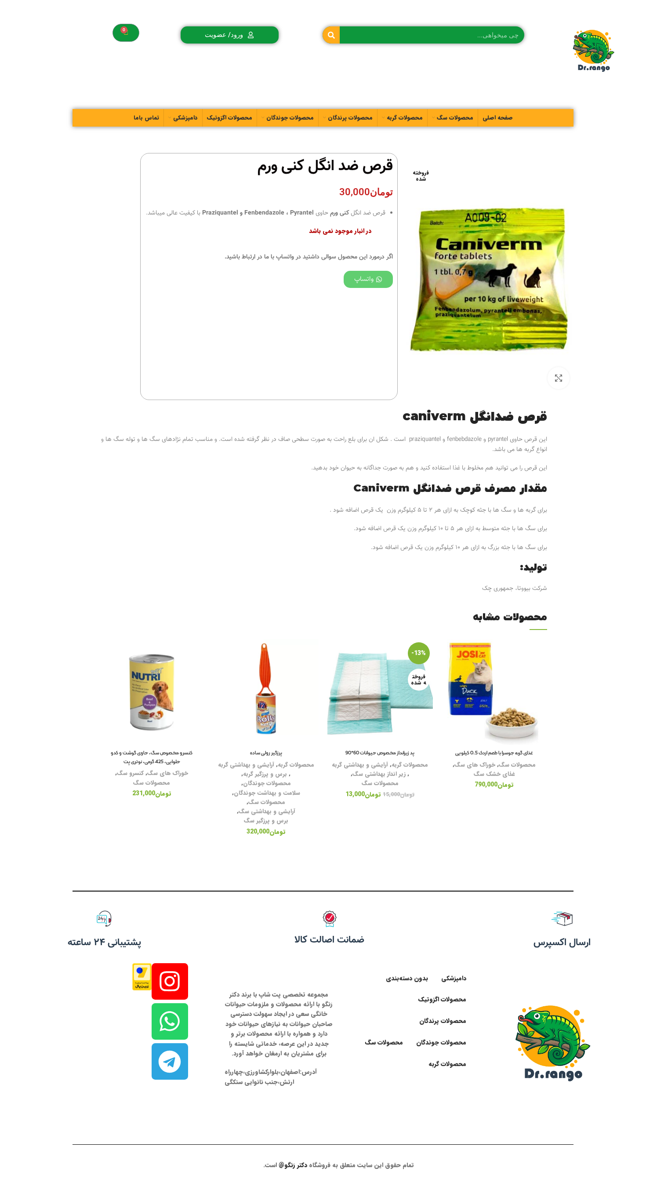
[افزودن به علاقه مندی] (448, 653)
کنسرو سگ (130, 773)
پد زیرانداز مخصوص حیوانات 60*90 (379, 753)
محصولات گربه (410, 764)
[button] (448, 673)
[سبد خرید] (126, 33)
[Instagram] (170, 981)
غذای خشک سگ (494, 774)
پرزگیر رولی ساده (266, 753)
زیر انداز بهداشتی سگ (379, 774)
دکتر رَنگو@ (293, 1165)
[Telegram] (170, 1061)
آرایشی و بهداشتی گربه (360, 764)
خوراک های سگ (474, 764)
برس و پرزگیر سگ (266, 820)
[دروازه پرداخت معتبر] (142, 976)
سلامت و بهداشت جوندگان (267, 792)
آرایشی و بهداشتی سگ (267, 811)
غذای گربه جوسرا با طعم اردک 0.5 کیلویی (494, 753)
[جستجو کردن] (331, 35)
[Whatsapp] (170, 1021)
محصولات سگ (517, 764)
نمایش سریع (448, 693)
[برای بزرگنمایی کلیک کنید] (559, 378)
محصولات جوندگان (267, 783)
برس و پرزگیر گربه (265, 774)
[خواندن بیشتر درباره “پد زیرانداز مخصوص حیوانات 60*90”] (334, 673)
